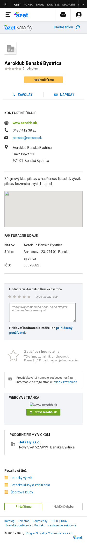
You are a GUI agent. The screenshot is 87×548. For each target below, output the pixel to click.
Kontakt (39, 525)
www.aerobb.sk (25, 123)
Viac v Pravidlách (65, 382)
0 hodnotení (30, 68)
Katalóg (9, 521)
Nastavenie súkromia (62, 525)
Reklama (23, 521)
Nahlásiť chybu (63, 506)
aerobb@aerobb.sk (27, 138)
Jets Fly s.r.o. (29, 442)
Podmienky (40, 521)
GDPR (54, 521)
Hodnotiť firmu (44, 80)
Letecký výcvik (21, 478)
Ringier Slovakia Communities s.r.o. (49, 533)
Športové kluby (22, 492)
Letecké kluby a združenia (30, 485)
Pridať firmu (23, 506)
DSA (64, 521)
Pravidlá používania (18, 525)
